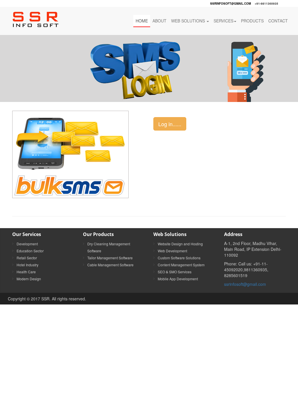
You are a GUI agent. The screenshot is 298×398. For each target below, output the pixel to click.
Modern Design (29, 278)
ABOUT (159, 21)
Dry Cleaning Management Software (108, 247)
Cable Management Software (110, 264)
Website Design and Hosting (180, 243)
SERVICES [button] (223, 21)
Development (27, 243)
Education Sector (30, 250)
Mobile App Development (178, 278)
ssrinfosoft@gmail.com (230, 3)
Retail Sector (27, 257)
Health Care (26, 271)
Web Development (172, 250)
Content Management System (181, 264)
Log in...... (169, 124)
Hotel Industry (27, 264)
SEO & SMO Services (174, 271)
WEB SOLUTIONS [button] (188, 21)
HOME (142, 21)
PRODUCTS (252, 21)
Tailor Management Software (110, 257)
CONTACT (278, 21)
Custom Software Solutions (179, 257)
